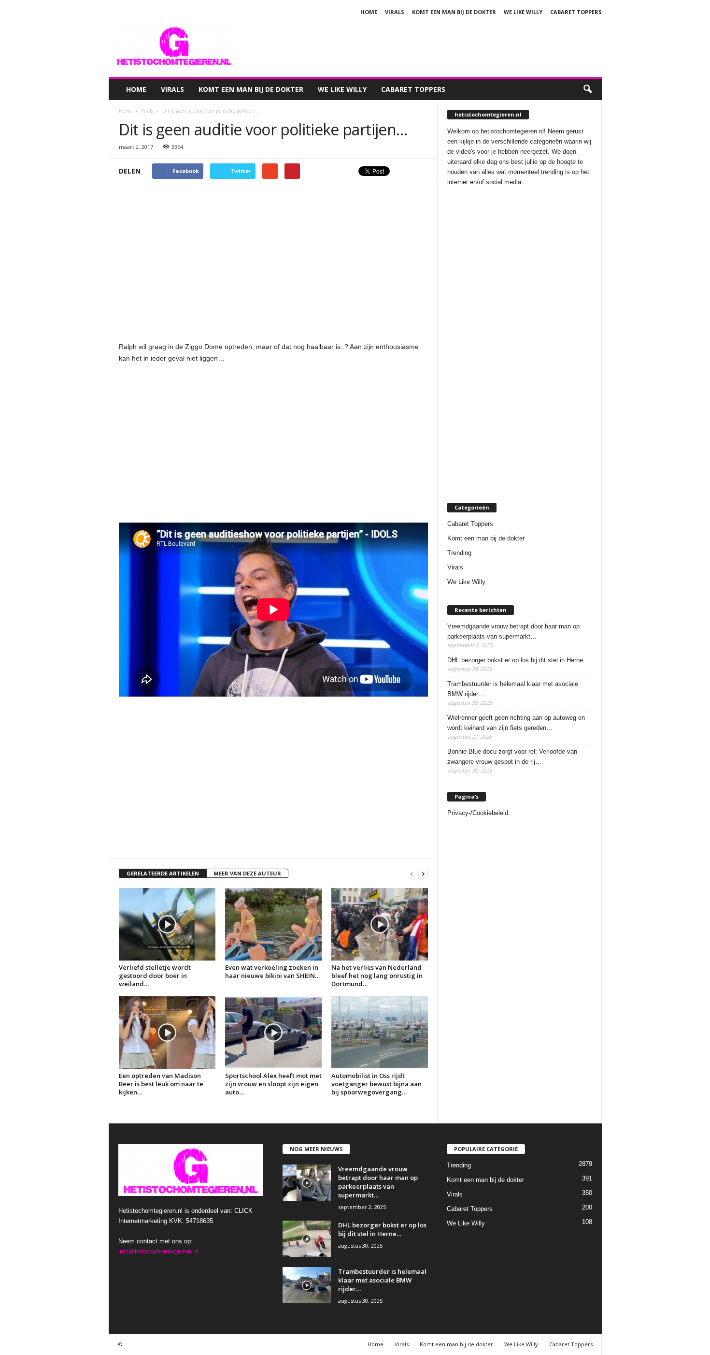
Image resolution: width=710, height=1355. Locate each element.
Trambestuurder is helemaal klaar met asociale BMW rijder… (512, 689)
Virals (394, 11)
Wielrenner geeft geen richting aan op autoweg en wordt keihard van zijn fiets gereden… (516, 722)
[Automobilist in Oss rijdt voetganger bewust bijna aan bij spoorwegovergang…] (379, 1032)
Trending (459, 552)
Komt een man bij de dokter (454, 11)
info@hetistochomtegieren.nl (158, 1251)
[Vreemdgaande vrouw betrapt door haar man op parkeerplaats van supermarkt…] (307, 1183)
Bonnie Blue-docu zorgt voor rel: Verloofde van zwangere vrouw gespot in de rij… (512, 756)
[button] (587, 89)
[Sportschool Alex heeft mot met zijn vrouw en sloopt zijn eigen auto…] (273, 1032)
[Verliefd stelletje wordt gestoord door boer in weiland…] (167, 924)
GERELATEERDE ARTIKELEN (163, 873)
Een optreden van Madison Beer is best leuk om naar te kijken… (161, 1083)
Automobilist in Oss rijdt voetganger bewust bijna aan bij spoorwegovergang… (376, 1083)
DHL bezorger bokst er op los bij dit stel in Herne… (518, 660)
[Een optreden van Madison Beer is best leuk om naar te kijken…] (167, 1032)
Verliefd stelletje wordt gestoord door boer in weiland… (155, 975)
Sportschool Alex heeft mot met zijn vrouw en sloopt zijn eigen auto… (273, 1083)
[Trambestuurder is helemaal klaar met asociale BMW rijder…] (307, 1285)
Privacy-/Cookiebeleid (477, 812)
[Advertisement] (426, 45)
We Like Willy (523, 11)
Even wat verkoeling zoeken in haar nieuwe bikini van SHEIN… (272, 971)
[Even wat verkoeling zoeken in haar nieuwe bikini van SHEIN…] (273, 924)
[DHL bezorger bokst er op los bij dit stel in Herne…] (307, 1239)
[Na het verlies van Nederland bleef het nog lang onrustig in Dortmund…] (379, 924)
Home (368, 11)
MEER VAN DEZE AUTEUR (247, 873)
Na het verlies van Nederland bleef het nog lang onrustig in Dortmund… (377, 975)
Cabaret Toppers (576, 11)
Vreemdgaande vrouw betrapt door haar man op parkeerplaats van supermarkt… (513, 631)
